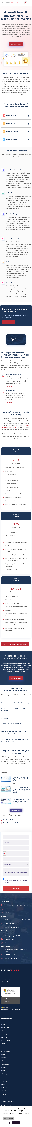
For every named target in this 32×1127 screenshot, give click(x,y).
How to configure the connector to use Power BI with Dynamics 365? (14, 740)
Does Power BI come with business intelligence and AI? (11, 725)
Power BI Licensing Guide (10, 823)
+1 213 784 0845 (9, 909)
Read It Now (8, 322)
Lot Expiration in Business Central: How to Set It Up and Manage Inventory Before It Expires (21, 790)
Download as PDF (22, 322)
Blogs (3, 1070)
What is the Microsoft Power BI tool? (11, 703)
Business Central (6, 1021)
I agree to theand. (16, 881)
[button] (4, 853)
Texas (3, 1084)
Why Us (4, 1057)
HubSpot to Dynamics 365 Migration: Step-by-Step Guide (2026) (22, 778)
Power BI (4, 1034)
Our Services (5, 1060)
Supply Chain (5, 1027)
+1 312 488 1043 (9, 939)
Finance (4, 1024)
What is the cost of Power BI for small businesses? (12, 717)
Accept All (16, 1123)
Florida (4, 1094)
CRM (3, 1044)
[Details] (30, 3)
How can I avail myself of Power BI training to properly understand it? (14, 733)
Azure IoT (4, 1037)
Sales (3, 1030)
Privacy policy (6, 1073)
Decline (6, 1123)
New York (4, 1090)
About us (4, 1054)
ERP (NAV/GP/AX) (7, 1040)
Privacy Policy (16, 880)
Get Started (9, 386)
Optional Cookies (8, 1118)
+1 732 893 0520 (10, 954)
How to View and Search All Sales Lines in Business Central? (21, 801)
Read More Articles (16, 810)
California (4, 1087)
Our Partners (5, 1064)
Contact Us (5, 1067)
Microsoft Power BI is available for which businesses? (13, 709)
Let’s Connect (16, 888)
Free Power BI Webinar (10, 820)
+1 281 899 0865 (10, 923)
